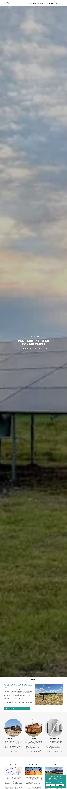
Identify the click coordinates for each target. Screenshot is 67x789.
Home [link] (30, 3)
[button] (56, 3)
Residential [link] (36, 3)
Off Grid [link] (42, 3)
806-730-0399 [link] (33, 336)
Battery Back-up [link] (49, 3)
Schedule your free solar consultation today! (17, 708)
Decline (50, 785)
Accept (60, 785)
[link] (7, 3)
